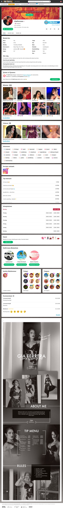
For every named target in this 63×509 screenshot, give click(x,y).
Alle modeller (4, 4)
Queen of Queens (27, 74)
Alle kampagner (24, 4)
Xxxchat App (41, 4)
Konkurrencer (32, 4)
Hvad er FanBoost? (56, 24)
